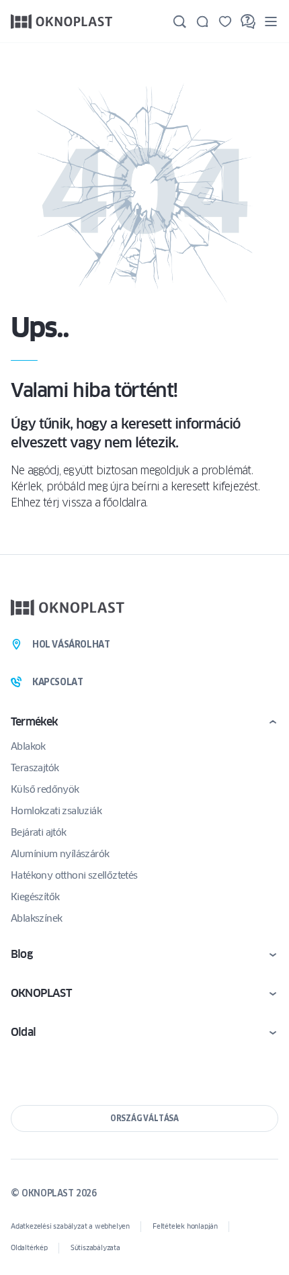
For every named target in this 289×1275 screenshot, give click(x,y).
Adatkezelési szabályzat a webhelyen (70, 1226)
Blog (21, 954)
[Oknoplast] (62, 21)
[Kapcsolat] (202, 21)
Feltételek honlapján (185, 1226)
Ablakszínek (36, 918)
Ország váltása (144, 1118)
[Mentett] (225, 21)
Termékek (34, 722)
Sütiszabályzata (95, 1247)
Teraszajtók (34, 768)
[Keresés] (179, 21)
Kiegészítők (35, 897)
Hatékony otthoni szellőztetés (74, 875)
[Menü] (270, 21)
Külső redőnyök (45, 789)
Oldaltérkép (29, 1247)
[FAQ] (248, 21)
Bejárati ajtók (39, 832)
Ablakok (28, 746)
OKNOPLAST (41, 993)
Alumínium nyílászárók (60, 854)
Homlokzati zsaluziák (56, 811)
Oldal (23, 1032)
